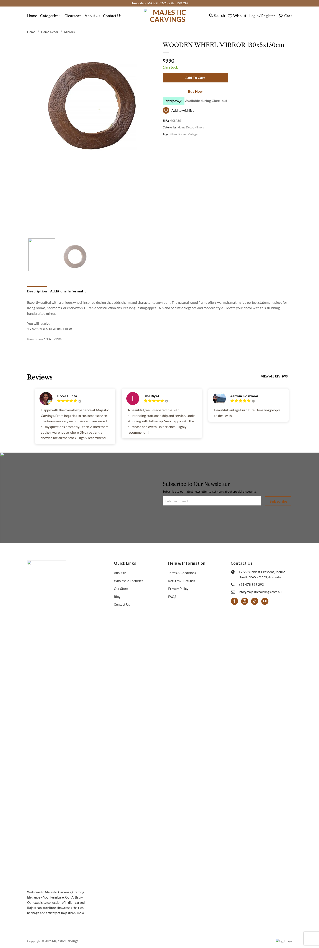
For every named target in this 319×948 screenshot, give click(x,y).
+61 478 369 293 (251, 584)
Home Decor (49, 32)
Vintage (192, 134)
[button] (262, 16)
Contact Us (112, 15)
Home (32, 15)
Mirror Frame (178, 134)
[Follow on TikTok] (254, 601)
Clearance (73, 15)
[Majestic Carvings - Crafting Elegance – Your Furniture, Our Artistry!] (168, 16)
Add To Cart (195, 78)
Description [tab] (37, 291)
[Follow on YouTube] (264, 601)
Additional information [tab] (69, 291)
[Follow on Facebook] (234, 601)
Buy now (195, 91)
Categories (49, 15)
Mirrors (69, 32)
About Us (92, 15)
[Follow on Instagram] (244, 601)
